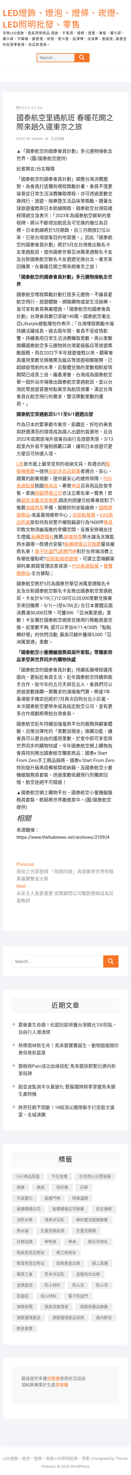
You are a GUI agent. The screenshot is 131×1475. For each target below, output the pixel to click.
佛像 (21, 1187)
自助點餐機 (84, 515)
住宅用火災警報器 (95, 1176)
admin (37, 139)
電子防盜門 (46, 551)
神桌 (75, 486)
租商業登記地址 (30, 1252)
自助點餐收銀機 (62, 559)
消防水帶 (25, 1219)
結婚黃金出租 (68, 1263)
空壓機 (53, 1378)
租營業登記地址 (30, 1263)
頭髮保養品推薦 (94, 1306)
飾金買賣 (25, 1328)
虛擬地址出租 (88, 1274)
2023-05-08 (31, 108)
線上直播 (100, 1263)
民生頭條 (104, 1209)
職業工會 (25, 1274)
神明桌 (50, 1241)
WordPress (80, 1466)
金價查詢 (25, 1285)
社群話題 (25, 1241)
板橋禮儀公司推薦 (82, 544)
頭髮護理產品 (29, 1317)
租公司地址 (98, 1241)
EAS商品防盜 (28, 1176)
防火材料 (52, 1285)
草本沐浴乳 (54, 1274)
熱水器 (23, 1230)
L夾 (19, 464)
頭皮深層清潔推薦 (39, 500)
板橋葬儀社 (42, 537)
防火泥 (78, 1285)
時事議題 (80, 1198)
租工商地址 (66, 1252)
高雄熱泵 (35, 507)
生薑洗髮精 (86, 1230)
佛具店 (51, 486)
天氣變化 (25, 1198)
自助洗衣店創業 (64, 471)
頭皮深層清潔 (56, 1306)
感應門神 (67, 551)
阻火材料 (48, 1296)
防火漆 (102, 1285)
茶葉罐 (61, 1385)
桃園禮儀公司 (48, 493)
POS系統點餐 (85, 566)
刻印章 (62, 1187)
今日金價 (59, 1176)
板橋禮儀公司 (29, 1209)
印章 (84, 1187)
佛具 (108, 522)
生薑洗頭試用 (52, 1230)
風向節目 (104, 1317)
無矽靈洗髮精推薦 (92, 1219)
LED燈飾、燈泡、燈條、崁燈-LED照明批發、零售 (61, 19)
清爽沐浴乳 (54, 1219)
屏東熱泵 (73, 537)
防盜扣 (23, 1296)
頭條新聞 (25, 1306)
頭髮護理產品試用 (68, 1317)
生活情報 (58, 139)
